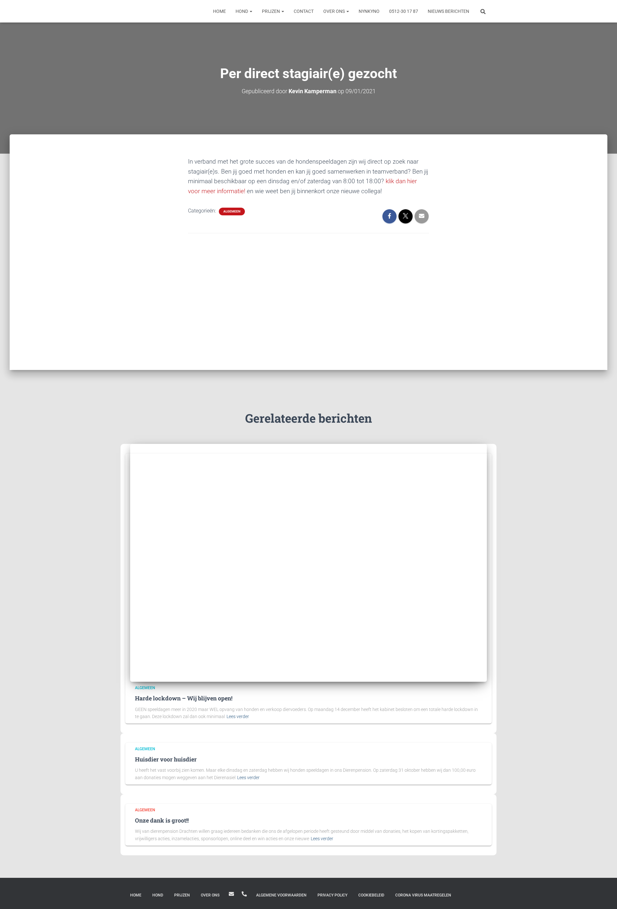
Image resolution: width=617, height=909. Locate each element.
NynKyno (369, 11)
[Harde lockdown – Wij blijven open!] (308, 562)
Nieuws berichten (448, 11)
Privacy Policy (332, 895)
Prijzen (271, 11)
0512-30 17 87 (403, 11)
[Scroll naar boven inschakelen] (604, 896)
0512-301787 (244, 894)
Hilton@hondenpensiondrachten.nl (231, 894)
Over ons (334, 11)
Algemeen (231, 211)
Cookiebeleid (371, 895)
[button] (250, 11)
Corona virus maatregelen (423, 895)
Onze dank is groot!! (162, 820)
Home (219, 11)
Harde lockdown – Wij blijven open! (183, 698)
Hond (242, 11)
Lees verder (238, 716)
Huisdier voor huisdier (166, 759)
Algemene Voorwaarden (281, 895)
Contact (304, 11)
